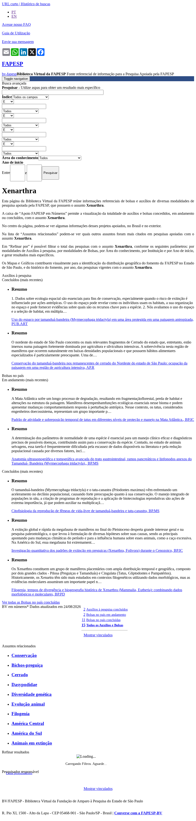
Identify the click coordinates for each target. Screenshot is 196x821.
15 (83, 625)
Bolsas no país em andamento (106, 615)
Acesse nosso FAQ (16, 24)
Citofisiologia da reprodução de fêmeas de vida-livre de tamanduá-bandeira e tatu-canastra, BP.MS (85, 511)
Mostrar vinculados (98, 635)
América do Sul (26, 733)
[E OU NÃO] (8, 101)
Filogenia (20, 713)
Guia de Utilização (16, 33)
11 (83, 620)
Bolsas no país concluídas (103, 620)
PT (13, 12)
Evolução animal (28, 704)
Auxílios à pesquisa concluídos (107, 609)
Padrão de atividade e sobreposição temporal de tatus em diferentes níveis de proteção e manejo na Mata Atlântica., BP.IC (102, 420)
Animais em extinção (31, 743)
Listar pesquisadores (19, 773)
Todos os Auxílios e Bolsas (104, 625)
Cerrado (19, 674)
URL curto (10, 4)
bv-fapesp (9, 74)
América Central (27, 723)
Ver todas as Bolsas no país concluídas (31, 602)
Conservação (24, 655)
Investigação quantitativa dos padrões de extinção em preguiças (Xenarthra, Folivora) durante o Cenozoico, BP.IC (97, 550)
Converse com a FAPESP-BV (138, 813)
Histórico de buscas (35, 4)
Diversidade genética (31, 694)
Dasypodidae (24, 684)
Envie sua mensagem (18, 42)
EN (14, 16)
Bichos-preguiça (27, 665)
